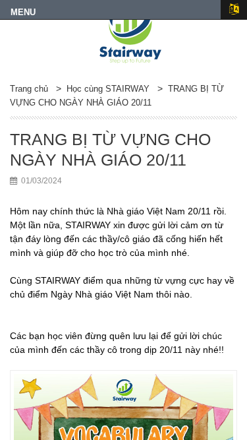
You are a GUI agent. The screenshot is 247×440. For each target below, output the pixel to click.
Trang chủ (29, 89)
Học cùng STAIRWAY (108, 89)
